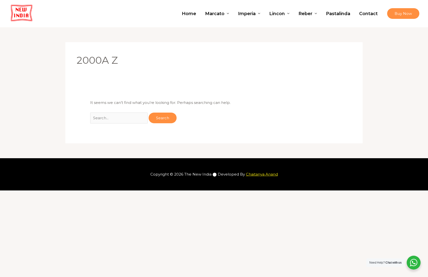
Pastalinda (338, 13)
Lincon (277, 13)
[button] (403, 13)
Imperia (247, 13)
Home (189, 13)
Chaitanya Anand (262, 174)
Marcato (214, 13)
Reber (305, 13)
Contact (368, 13)
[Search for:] (119, 118)
